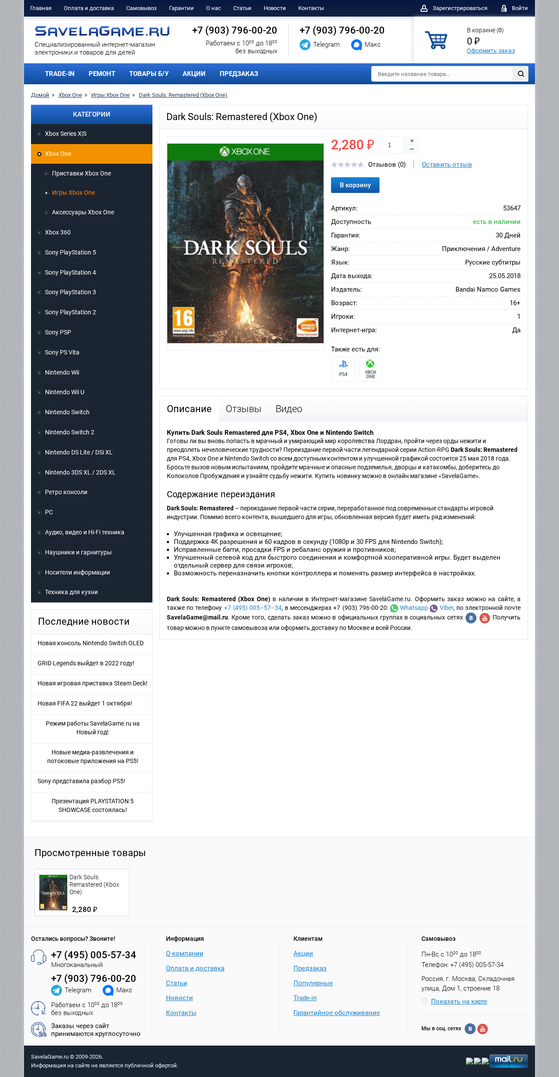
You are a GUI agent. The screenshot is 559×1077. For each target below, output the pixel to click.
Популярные (313, 983)
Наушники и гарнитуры (78, 552)
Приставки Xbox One (81, 173)
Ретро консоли (66, 492)
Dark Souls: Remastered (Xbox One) (183, 95)
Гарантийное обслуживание (336, 1013)
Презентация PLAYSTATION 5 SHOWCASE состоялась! (93, 805)
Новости (275, 8)
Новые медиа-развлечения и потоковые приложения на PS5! (92, 756)
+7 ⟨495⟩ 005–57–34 (253, 607)
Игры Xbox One (110, 95)
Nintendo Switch (67, 412)
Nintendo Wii (62, 372)
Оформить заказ (491, 50)
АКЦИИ (194, 74)
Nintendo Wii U (64, 392)
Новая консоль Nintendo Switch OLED (91, 643)
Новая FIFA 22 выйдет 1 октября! (85, 703)
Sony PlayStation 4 (70, 272)
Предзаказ (310, 968)
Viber (445, 607)
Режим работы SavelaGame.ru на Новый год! (93, 728)
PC (49, 512)
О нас (213, 8)
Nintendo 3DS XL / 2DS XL (80, 472)
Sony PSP (58, 332)
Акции (303, 953)
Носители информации (77, 572)
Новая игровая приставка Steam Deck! (93, 683)
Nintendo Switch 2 (69, 432)
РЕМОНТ (102, 74)
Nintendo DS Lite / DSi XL (79, 452)
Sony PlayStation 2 (70, 312)
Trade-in (305, 998)
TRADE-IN (60, 74)
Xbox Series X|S (65, 133)
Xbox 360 (58, 232)
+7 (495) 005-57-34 (93, 955)
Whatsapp (413, 607)
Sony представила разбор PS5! (81, 781)
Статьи (242, 8)
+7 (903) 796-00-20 (234, 30)
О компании (185, 953)
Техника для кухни (71, 591)
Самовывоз (141, 8)
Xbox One (70, 95)
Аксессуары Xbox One (83, 212)
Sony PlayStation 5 (70, 252)
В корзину (355, 185)
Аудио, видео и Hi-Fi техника (84, 532)
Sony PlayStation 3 (70, 292)
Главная (41, 8)
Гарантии (181, 8)
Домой (40, 95)
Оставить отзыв (447, 165)
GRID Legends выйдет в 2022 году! (86, 663)
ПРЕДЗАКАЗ (239, 74)
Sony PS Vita (62, 352)
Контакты (311, 8)
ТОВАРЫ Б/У (149, 74)
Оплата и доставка (89, 8)
